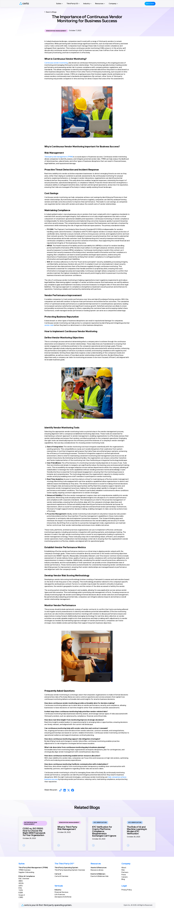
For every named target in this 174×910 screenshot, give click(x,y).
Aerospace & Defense (63, 897)
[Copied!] (60, 790)
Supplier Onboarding (26, 872)
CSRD (21, 897)
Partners (124, 872)
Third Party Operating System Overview (70, 870)
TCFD (21, 890)
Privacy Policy (126, 890)
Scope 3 (22, 895)
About (123, 868)
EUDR (21, 893)
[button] (59, 3)
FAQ (123, 870)
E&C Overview (24, 879)
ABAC (21, 881)
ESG (20, 888)
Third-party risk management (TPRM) (58, 157)
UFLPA (21, 883)
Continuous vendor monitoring (56, 63)
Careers (124, 877)
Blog (123, 879)
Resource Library (97, 870)
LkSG (20, 886)
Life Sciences (60, 894)
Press (123, 875)
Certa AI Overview (61, 876)
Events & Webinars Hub (99, 876)
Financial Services (61, 892)
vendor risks (48, 325)
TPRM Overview (24, 870)
